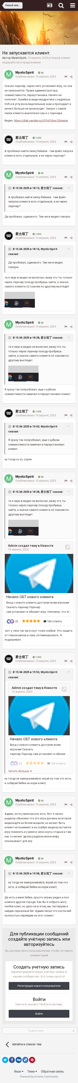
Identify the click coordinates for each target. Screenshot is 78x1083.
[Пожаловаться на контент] (65, 76)
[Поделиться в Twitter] (5, 1060)
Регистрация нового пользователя (39, 985)
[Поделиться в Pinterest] (32, 1060)
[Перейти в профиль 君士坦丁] (8, 139)
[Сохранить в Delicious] (25, 1060)
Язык (18, 1071)
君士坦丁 (21, 138)
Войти (39, 1013)
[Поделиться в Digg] (19, 1060)
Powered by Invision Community (39, 1076)
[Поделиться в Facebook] (12, 1060)
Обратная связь (52, 1071)
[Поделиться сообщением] (71, 76)
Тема (31, 1071)
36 (41, 72)
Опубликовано (35, 76)
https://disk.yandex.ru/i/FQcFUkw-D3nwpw (41, 120)
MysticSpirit (18, 57)
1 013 (38, 138)
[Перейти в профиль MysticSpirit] (8, 74)
